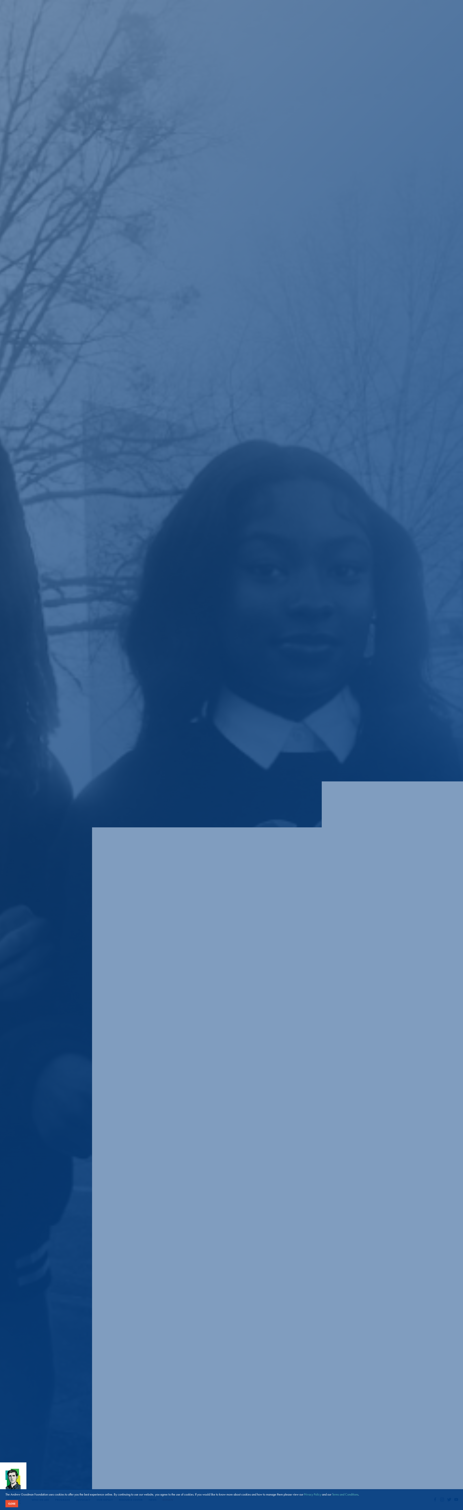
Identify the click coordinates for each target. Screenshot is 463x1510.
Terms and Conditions (345, 1494)
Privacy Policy (312, 1494)
